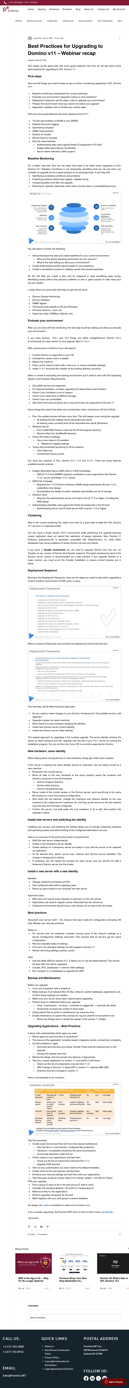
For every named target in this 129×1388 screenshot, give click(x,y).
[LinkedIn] (92, 1378)
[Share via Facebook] (29, 1226)
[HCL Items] (74, 1263)
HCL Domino (33, 1218)
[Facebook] (86, 1378)
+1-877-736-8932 (30, 2)
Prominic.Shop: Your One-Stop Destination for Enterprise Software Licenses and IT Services (73, 1279)
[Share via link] (47, 1226)
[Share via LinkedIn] (41, 1226)
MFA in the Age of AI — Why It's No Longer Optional (33, 1279)
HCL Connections (86, 21)
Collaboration (52, 21)
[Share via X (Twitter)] (35, 1226)
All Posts (18, 21)
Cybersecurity (68, 21)
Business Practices (34, 21)
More (120, 21)
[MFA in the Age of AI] (33, 1263)
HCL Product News (105, 21)
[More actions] (119, 38)
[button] (41, 9)
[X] (98, 1378)
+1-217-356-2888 (15, 2)
